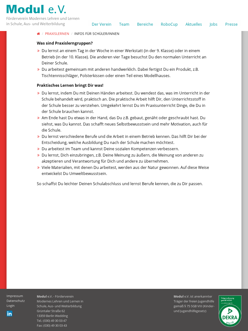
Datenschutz (16, 301)
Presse (231, 24)
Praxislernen (57, 33)
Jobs (213, 24)
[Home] (38, 33)
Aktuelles (194, 24)
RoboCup (169, 24)
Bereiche (145, 24)
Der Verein (101, 24)
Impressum (15, 296)
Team (124, 24)
